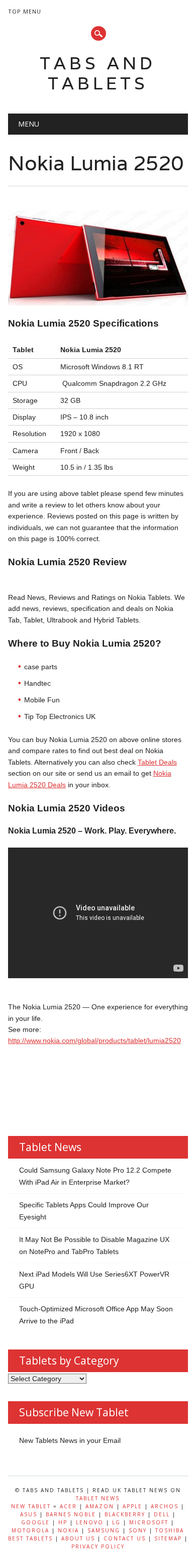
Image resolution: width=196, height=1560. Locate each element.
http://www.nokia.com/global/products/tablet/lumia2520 (94, 1040)
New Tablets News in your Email (70, 1440)
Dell (162, 1514)
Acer (68, 1506)
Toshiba (169, 1530)
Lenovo (90, 1522)
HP (62, 1522)
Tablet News (98, 1498)
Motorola (30, 1530)
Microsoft (148, 1522)
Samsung (103, 1530)
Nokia (68, 1530)
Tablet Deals (157, 762)
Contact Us (125, 1538)
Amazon (99, 1506)
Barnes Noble (71, 1514)
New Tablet (31, 1506)
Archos (164, 1506)
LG (116, 1522)
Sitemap (168, 1538)
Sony (138, 1530)
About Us (78, 1538)
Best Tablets (30, 1538)
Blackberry (125, 1514)
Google (35, 1522)
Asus (28, 1514)
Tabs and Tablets (98, 73)
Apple (132, 1506)
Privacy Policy (98, 1546)
